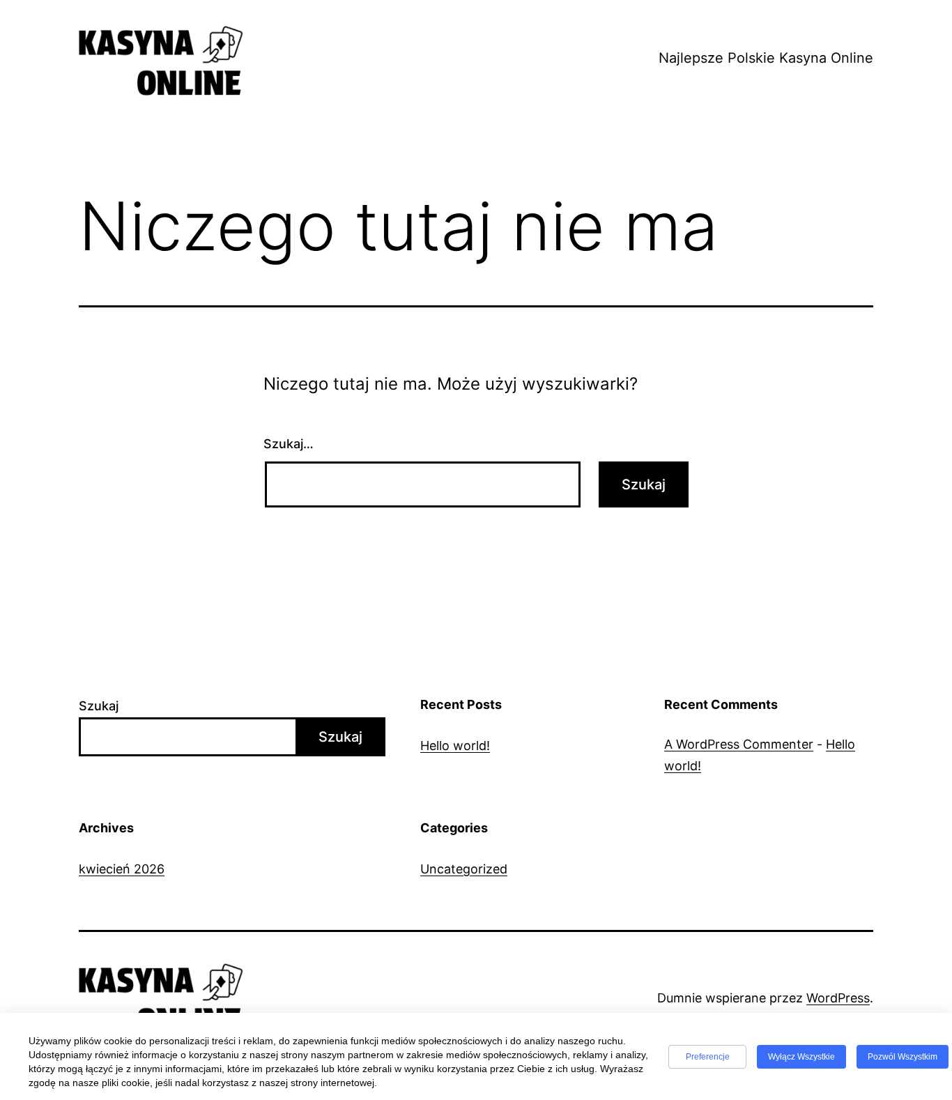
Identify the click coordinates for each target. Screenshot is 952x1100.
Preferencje (708, 1057)
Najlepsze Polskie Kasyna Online (766, 57)
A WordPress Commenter (738, 744)
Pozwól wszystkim (902, 1057)
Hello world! (455, 745)
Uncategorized (463, 869)
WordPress (838, 998)
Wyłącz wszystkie (801, 1057)
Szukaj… (288, 443)
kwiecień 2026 (121, 869)
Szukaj (98, 705)
